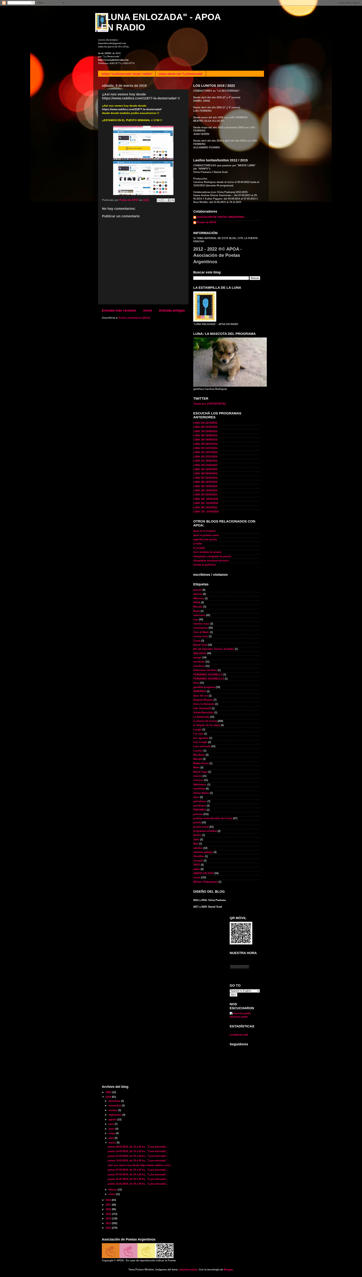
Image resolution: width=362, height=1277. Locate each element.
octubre (113, 1110)
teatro (196, 869)
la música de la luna (205, 721)
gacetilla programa (204, 687)
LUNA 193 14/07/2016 (205, 452)
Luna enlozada (201, 746)
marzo (113, 1142)
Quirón (197, 835)
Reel (195, 843)
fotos (196, 683)
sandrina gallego (203, 852)
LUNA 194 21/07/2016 (205, 448)
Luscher (198, 750)
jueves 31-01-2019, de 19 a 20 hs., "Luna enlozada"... (138, 1179)
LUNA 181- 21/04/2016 (205, 503)
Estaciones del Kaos (205, 670)
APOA (196, 602)
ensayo (197, 657)
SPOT (196, 865)
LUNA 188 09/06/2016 (205, 473)
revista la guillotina (204, 564)
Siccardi (198, 860)
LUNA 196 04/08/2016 (205, 439)
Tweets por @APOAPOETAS (209, 403)
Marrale (197, 759)
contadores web (239, 1034)
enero (112, 1194)
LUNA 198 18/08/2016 (205, 435)
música (197, 776)
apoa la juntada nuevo (206, 535)
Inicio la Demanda (203, 704)
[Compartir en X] (166, 200)
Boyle (196, 611)
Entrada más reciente (119, 310)
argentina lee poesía (205, 539)
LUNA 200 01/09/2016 (205, 427)
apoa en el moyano (204, 531)
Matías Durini (201, 763)
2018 (109, 1200)
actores (197, 590)
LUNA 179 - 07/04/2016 (206, 511)
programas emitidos (205, 831)
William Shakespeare (205, 882)
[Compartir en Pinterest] (173, 200)
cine (195, 619)
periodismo (200, 801)
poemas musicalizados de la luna (212, 818)
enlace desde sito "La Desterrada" (180, 73)
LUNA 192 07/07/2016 (205, 456)
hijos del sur (200, 695)
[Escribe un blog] (162, 200)
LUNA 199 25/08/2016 (205, 431)
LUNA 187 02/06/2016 (205, 478)
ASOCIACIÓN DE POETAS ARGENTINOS (220, 217)
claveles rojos (201, 623)
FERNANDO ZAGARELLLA (208, 678)
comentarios (200, 628)
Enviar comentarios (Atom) (134, 318)
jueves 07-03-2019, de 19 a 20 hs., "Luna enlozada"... (138, 1170)
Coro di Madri (201, 632)
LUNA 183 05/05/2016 (205, 494)
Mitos (196, 767)
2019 (109, 1097)
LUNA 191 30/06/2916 (205, 461)
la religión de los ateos (206, 725)
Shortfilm (198, 856)
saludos (197, 848)
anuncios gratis (239, 1016)
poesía (197, 822)
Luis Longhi (200, 742)
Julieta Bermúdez (203, 712)
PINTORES (199, 810)
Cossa (196, 640)
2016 (109, 1209)
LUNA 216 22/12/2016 (205, 423)
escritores (199, 666)
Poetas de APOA (206, 222)
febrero (113, 1189)
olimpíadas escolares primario (211, 560)
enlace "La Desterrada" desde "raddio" (127, 73)
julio (112, 1124)
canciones (199, 615)
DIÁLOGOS (199, 653)
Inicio (147, 310)
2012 (109, 1228)
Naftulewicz (200, 784)
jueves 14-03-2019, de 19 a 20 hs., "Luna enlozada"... (138, 1151)
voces (196, 877)
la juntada (199, 548)
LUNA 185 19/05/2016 (205, 486)
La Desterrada (201, 717)
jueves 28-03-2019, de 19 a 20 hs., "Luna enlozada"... (138, 1146)
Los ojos (198, 733)
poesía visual (201, 827)
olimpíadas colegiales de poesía (212, 556)
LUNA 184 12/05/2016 (205, 490)
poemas (197, 814)
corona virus (200, 636)
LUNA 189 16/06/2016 (205, 469)
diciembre (115, 1101)
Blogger (228, 1269)
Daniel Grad (200, 645)
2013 (109, 1223)
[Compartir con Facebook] (169, 200)
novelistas (199, 788)
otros (196, 797)
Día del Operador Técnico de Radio (213, 649)
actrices (197, 594)
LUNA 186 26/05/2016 (205, 482)
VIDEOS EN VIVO (203, 873)
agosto (113, 1119)
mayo (112, 1133)
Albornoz (198, 598)
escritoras (199, 661)
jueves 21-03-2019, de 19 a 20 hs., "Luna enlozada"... (138, 1156)
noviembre (115, 1105)
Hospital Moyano (203, 700)
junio (112, 1129)
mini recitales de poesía (207, 552)
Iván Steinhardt (202, 708)
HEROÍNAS (199, 691)
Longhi (197, 729)
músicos (198, 780)
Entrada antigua (172, 310)
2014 (109, 1218)
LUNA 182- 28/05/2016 (205, 499)
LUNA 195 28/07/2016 (205, 444)
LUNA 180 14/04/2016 (205, 507)
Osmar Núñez (201, 793)
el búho (197, 543)
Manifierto (199, 755)
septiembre (115, 1115)
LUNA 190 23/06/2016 (205, 465)
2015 (109, 1214)
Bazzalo (197, 606)
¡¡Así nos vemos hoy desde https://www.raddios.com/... (140, 1165)
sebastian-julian (188, 1269)
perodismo (199, 805)
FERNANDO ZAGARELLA (207, 674)
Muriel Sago (200, 772)
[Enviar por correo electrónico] (158, 200)
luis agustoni (201, 738)
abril (112, 1138)
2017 (109, 1204)
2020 (109, 1092)
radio (196, 839)
